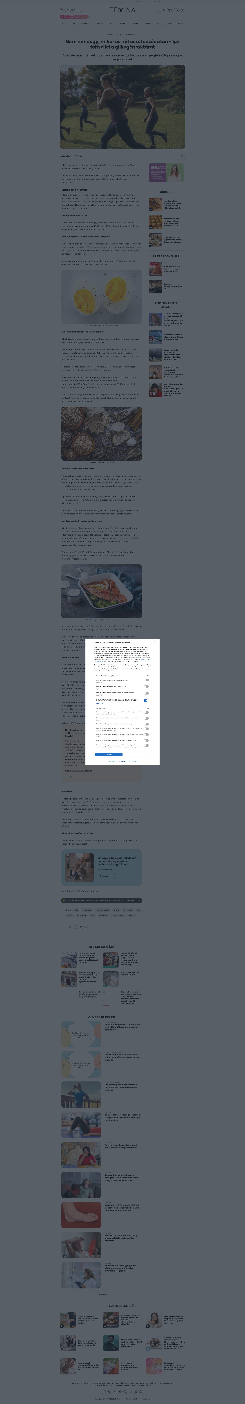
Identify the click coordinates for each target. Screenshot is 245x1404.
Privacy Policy (133, 761)
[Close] (155, 643)
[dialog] (122, 702)
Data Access (122, 761)
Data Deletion (112, 761)
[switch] (146, 680)
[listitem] (122, 676)
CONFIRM (108, 754)
